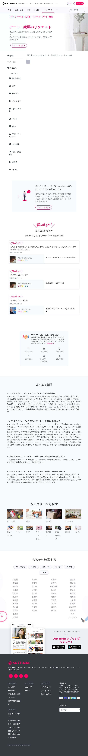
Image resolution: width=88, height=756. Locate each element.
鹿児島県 (72, 607)
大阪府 (69, 567)
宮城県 (15, 590)
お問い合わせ (46, 694)
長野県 (34, 593)
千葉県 (15, 614)
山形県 (15, 597)
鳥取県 (53, 590)
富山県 (34, 580)
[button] (28, 350)
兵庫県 (53, 580)
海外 (72, 614)
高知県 (72, 583)
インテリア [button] (48, 10)
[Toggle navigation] (85, 3)
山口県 (53, 604)
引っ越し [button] (37, 10)
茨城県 (15, 604)
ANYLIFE (28, 687)
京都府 (44, 572)
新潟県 (15, 617)
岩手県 (15, 586)
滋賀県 (34, 610)
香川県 (53, 610)
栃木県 (15, 607)
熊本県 (72, 597)
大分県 (72, 600)
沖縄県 (72, 610)
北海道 (15, 580)
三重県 (34, 607)
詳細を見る (50, 343)
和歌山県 (53, 586)
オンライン (72, 617)
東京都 (33, 567)
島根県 (53, 593)
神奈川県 (45, 567)
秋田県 (15, 593)
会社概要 (11, 687)
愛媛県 (72, 580)
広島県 (53, 600)
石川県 (34, 583)
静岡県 (34, 600)
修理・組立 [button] (19, 10)
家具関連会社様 (14, 720)
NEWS (27, 691)
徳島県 (53, 607)
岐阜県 (34, 597)
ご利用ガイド (46, 687)
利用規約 (11, 691)
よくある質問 (46, 691)
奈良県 (53, 583)
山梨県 (34, 590)
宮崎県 (72, 604)
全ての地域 (20, 567)
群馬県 (15, 610)
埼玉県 (58, 567)
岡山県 (53, 597)
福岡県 (72, 586)
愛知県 (34, 604)
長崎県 (72, 593)
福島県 (15, 600)
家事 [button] (28, 10)
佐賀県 (72, 590)
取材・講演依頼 (14, 724)
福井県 (34, 586)
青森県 (15, 583)
